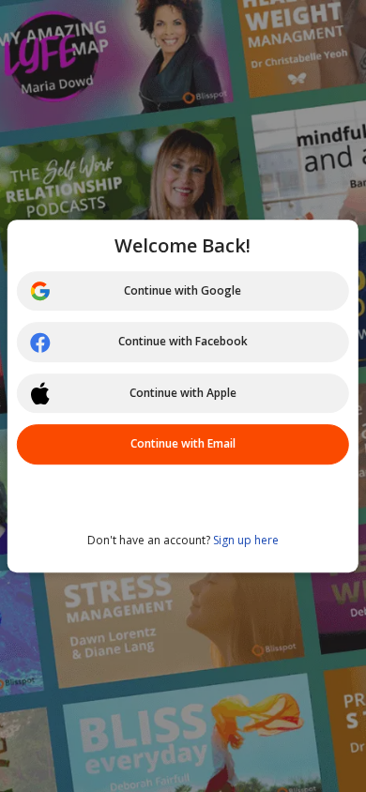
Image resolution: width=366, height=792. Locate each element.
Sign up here (246, 540)
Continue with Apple (183, 393)
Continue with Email (183, 443)
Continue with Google (182, 290)
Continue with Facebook (183, 342)
